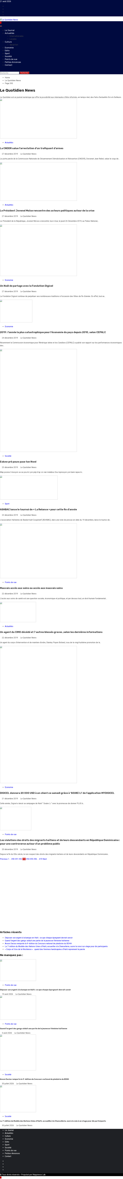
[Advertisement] (61, 877)
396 (35, 859)
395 (31, 859)
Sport (7, 53)
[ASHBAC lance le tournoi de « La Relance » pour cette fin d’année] (29, 499)
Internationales (16, 36)
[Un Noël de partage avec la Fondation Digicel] (38, 275)
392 (20, 859)
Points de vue (11, 59)
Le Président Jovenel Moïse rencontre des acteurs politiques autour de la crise (47, 210)
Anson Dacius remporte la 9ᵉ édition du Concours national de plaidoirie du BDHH (38, 943)
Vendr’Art (14, 45)
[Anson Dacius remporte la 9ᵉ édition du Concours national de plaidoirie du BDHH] (18, 1070)
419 (40, 859)
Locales (13, 39)
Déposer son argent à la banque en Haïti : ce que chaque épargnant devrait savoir (39, 938)
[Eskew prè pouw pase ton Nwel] (38, 451)
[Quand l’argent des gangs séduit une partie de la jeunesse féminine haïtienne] (18, 1019)
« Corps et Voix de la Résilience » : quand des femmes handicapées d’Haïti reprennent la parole (45, 949)
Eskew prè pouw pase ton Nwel (18, 461)
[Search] (0, 70)
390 (13, 859)
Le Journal (9, 30)
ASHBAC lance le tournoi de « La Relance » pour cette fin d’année (38, 509)
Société (8, 56)
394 (27, 859)
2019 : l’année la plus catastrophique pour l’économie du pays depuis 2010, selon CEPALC (53, 332)
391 (16, 859)
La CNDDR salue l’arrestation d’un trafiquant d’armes (31, 148)
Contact (8, 65)
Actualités (9, 33)
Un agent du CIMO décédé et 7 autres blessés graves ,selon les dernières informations (51, 632)
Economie (9, 48)
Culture (8, 42)
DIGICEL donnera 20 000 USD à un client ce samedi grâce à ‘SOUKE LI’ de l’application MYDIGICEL (57, 793)
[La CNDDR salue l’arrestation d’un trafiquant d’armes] (38, 138)
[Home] (0, 22)
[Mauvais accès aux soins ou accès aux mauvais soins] (38, 577)
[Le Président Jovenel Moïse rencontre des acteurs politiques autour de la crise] (38, 200)
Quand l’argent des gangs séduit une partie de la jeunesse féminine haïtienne (37, 940)
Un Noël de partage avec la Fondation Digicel (26, 285)
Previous (4, 859)
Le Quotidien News (28, 154)
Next (45, 859)
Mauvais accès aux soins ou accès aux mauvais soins (31, 588)
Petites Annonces (13, 62)
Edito (7, 50)
